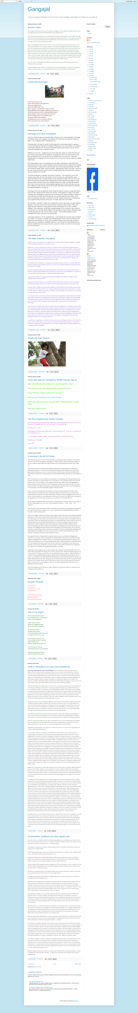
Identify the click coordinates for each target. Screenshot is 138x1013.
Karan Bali (91, 121)
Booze (90, 104)
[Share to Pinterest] (58, 74)
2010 (90, 67)
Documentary (91, 108)
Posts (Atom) (38, 966)
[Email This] (51, 74)
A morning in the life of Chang (41, 456)
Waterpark (91, 146)
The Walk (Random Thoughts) (41, 238)
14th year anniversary (93, 100)
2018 (90, 49)
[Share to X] (54, 74)
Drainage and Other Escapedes (42, 134)
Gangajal (39, 9)
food (89, 114)
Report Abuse (91, 155)
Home (54, 964)
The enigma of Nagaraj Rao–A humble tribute (40, 987)
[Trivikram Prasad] (92, 190)
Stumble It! (102, 225)
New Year (90, 129)
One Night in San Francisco (36, 981)
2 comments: (43, 125)
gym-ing (90, 116)
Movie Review (91, 125)
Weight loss (91, 148)
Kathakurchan (91, 209)
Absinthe (90, 102)
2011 (90, 64)
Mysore (90, 127)
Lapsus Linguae (92, 219)
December (92, 77)
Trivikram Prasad (91, 167)
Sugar (89, 140)
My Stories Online (92, 198)
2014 (90, 58)
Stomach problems (93, 139)
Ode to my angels (36, 612)
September (93, 86)
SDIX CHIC (91, 205)
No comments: (41, 371)
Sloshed (90, 137)
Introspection (91, 119)
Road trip (90, 133)
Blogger (76, 1001)
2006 (90, 75)
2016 (90, 53)
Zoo (89, 150)
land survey (91, 123)
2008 (90, 71)
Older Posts (78, 964)
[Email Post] (48, 73)
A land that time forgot (38, 82)
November (92, 84)
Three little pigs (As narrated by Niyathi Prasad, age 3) (52, 380)
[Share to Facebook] (56, 74)
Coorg (89, 106)
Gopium (90, 213)
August (92, 88)
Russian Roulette (35, 582)
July (91, 91)
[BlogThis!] (53, 74)
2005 (90, 93)
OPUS (88, 256)
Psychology (91, 131)
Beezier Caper (34, 27)
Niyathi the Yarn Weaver (39, 338)
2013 (90, 60)
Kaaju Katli (91, 211)
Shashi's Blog (91, 215)
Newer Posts (31, 964)
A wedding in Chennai (35, 972)
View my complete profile (93, 42)
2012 (90, 62)
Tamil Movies (91, 142)
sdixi (88, 234)
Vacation (90, 144)
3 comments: (43, 230)
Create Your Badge (91, 191)
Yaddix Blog (91, 207)
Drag (89, 110)
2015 (90, 56)
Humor (90, 118)
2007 (90, 73)
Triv (90, 40)
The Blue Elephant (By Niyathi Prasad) (45, 419)
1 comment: (43, 73)
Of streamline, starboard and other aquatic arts (49, 836)
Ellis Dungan (91, 112)
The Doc (90, 217)
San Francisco (92, 135)
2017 (90, 51)
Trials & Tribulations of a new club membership (49, 667)
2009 (90, 69)
